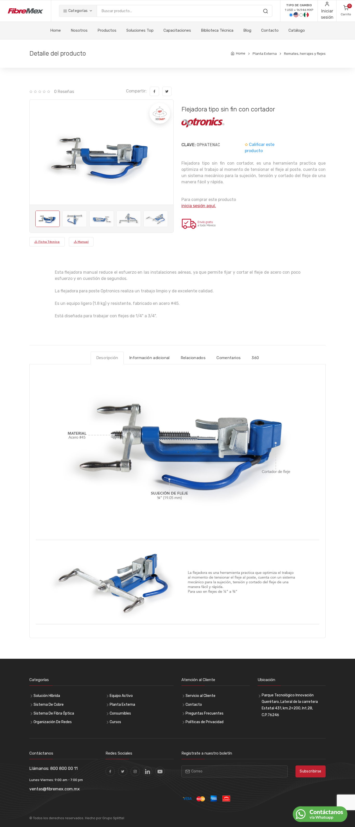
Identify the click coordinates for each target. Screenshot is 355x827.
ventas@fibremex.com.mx (54, 788)
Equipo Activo (121, 696)
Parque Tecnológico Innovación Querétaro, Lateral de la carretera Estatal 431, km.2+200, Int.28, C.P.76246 (290, 705)
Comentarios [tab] (228, 357)
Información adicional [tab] (149, 357)
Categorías (77, 11)
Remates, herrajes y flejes (305, 54)
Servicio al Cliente (200, 696)
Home (55, 30)
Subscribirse (310, 771)
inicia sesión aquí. (198, 205)
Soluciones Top (140, 30)
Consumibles (120, 713)
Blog (247, 30)
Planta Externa (265, 54)
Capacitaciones (177, 30)
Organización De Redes (53, 722)
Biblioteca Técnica (217, 30)
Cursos (115, 722)
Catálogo (296, 30)
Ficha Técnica (48, 242)
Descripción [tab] (107, 357)
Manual (83, 242)
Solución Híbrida (47, 696)
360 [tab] (255, 357)
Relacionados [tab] (193, 357)
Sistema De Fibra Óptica (54, 713)
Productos (106, 30)
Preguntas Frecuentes (204, 713)
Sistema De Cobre (49, 704)
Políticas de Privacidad (204, 722)
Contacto (270, 30)
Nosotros (79, 30)
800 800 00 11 (64, 768)
